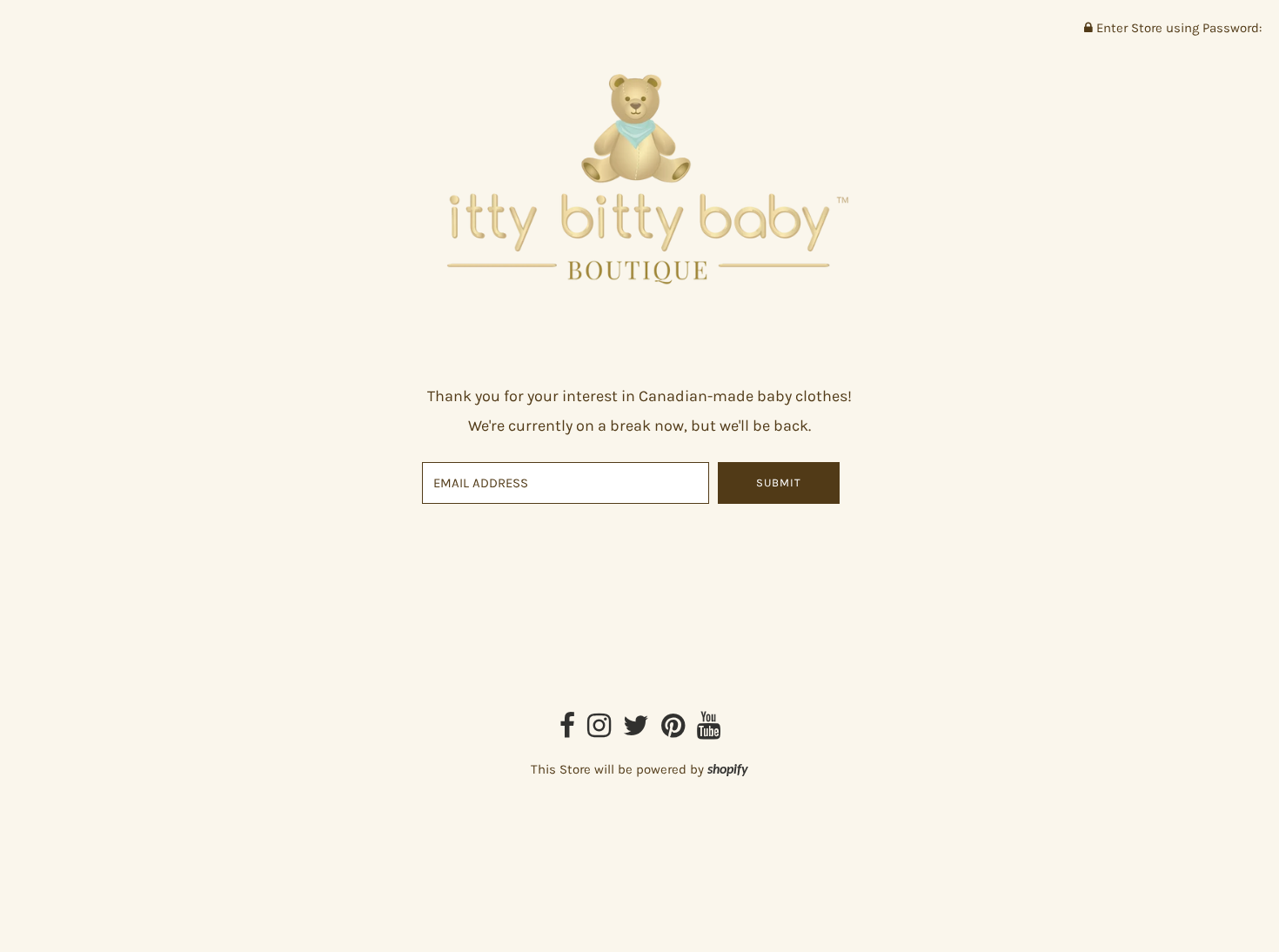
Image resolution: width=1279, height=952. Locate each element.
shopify (727, 770)
